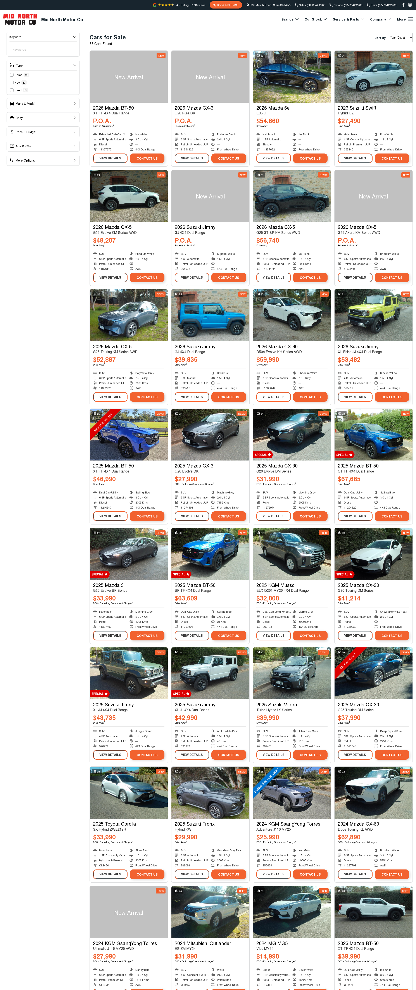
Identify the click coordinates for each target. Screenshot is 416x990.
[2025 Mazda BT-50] (129, 435)
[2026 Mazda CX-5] (129, 196)
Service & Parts (346, 19)
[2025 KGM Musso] (292, 554)
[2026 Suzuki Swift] (374, 77)
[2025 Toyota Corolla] (129, 793)
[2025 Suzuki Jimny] (129, 673)
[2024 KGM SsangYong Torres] (292, 793)
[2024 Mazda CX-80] (374, 793)
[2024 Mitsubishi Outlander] (210, 912)
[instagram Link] (410, 5)
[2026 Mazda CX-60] (292, 315)
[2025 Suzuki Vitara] (292, 673)
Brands (287, 19)
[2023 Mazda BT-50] (374, 912)
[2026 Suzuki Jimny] (210, 196)
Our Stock (313, 19)
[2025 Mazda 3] (129, 554)
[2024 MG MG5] (292, 912)
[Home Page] (20, 19)
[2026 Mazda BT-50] (129, 77)
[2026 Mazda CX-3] (210, 77)
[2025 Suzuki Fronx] (210, 793)
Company (378, 19)
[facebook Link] (403, 5)
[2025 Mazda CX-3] (210, 435)
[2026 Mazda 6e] (292, 77)
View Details (110, 158)
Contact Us (147, 158)
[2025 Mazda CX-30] (292, 435)
